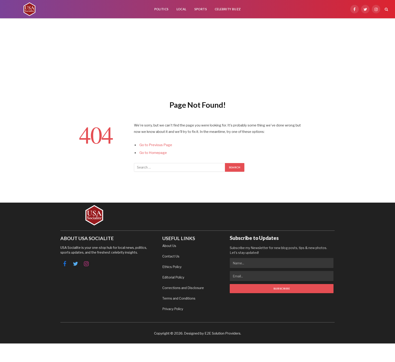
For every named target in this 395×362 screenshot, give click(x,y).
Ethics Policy (171, 267)
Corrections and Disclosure (183, 288)
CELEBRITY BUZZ (228, 9)
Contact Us (170, 256)
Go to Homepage (153, 153)
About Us (169, 246)
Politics (161, 9)
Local (181, 9)
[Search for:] (179, 167)
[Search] (386, 9)
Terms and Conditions (178, 298)
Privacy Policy (172, 309)
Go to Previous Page (155, 145)
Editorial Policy (173, 277)
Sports (200, 9)
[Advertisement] (197, 58)
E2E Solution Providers (222, 333)
